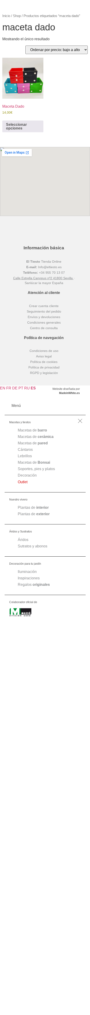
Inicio (6, 16)
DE (15, 388)
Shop (17, 16)
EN (2, 388)
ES (33, 388)
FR (8, 388)
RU (27, 388)
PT (20, 388)
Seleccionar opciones (16, 126)
